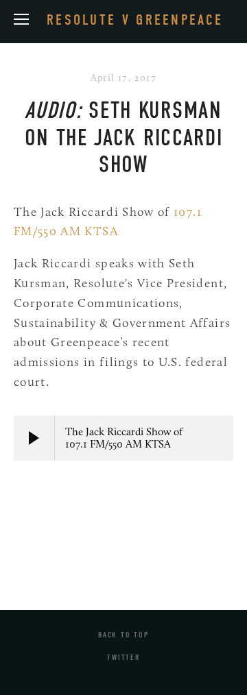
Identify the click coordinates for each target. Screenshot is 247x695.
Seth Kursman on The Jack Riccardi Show (124, 137)
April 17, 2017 (124, 78)
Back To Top (123, 634)
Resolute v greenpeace (135, 20)
